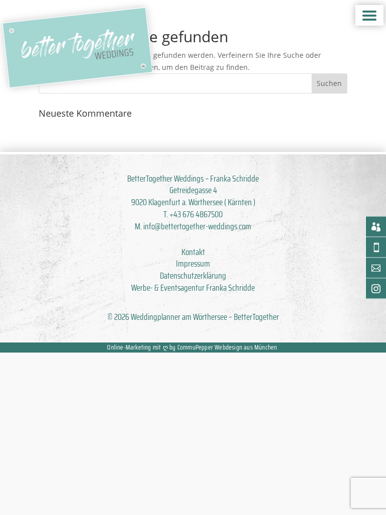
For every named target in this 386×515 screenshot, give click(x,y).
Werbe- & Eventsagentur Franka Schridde (193, 287)
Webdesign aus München (246, 347)
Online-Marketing (129, 347)
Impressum (193, 263)
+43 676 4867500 (196, 214)
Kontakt (193, 252)
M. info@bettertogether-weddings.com (193, 226)
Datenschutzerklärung (193, 275)
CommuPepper (195, 347)
